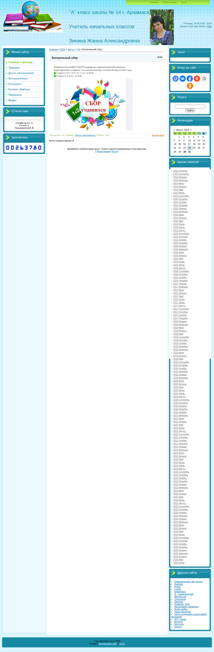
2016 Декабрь (180, 280)
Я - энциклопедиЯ (183, 594)
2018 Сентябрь (181, 337)
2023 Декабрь (180, 515)
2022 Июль (179, 465)
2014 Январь (180, 177)
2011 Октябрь (180, 171)
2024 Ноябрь (180, 544)
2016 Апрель (180, 255)
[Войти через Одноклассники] (190, 86)
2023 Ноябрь (180, 512)
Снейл (177, 589)
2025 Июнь (179, 562)
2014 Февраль (180, 180)
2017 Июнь (179, 299)
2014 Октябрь (180, 199)
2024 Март (178, 525)
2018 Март (178, 327)
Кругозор (179, 624)
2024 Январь (180, 519)
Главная (154, 2)
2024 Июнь (179, 534)
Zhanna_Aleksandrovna (85, 135)
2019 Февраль (180, 349)
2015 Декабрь (180, 243)
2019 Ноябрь (180, 368)
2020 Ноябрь (180, 406)
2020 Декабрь (180, 409)
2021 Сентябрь (181, 434)
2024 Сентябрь (181, 537)
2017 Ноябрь (180, 315)
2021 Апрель (180, 421)
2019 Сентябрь (181, 362)
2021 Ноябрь (180, 440)
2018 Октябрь (180, 340)
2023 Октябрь (180, 509)
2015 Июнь (179, 224)
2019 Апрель (180, 356)
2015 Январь (180, 208)
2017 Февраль (180, 287)
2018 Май (178, 334)
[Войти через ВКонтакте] (183, 78)
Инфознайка (180, 609)
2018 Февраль (180, 324)
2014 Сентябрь (181, 196)
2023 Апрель (180, 494)
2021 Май (178, 425)
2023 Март (178, 490)
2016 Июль (179, 265)
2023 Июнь (179, 500)
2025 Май (178, 559)
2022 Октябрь (180, 475)
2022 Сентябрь (181, 472)
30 (184, 152)
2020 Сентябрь (181, 399)
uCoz (122, 643)
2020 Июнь (179, 390)
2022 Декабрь (180, 481)
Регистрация (169, 2)
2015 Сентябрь (181, 233)
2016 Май (178, 258)
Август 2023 (182, 130)
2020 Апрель (180, 384)
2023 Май (178, 497)
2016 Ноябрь (180, 277)
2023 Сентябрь (181, 506)
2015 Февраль (180, 211)
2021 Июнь (179, 428)
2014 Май (178, 189)
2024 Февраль (180, 522)
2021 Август (179, 431)
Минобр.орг (180, 596)
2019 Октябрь (180, 365)
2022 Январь (180, 446)
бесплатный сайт (108, 643)
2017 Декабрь (180, 318)
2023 (62, 49)
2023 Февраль (180, 487)
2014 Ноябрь (180, 202)
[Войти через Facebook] (190, 78)
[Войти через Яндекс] (197, 78)
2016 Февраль (180, 249)
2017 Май (178, 296)
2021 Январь (180, 412)
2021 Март (178, 418)
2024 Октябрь (180, 541)
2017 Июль (179, 302)
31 (189, 152)
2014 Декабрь (180, 205)
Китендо (178, 621)
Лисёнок (178, 601)
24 (189, 148)
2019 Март (178, 352)
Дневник (178, 584)
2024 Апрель (180, 528)
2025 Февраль (180, 553)
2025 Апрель (180, 556)
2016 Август (179, 268)
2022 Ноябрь (180, 478)
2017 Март (178, 290)
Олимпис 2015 (182, 604)
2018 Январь (180, 321)
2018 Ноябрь (180, 343)
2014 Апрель (180, 186)
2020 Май (178, 387)
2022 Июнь (179, 462)
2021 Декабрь (180, 443)
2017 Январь (180, 283)
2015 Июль (179, 227)
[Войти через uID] (175, 78)
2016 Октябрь (180, 274)
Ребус (177, 586)
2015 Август (179, 230)
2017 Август (179, 305)
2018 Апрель (180, 330)
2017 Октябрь (180, 312)
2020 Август (179, 396)
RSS (209, 26)
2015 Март (178, 214)
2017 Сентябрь (181, 308)
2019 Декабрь (180, 371)
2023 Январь (180, 484)
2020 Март (178, 381)
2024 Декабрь (180, 547)
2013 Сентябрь (181, 174)
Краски (178, 626)
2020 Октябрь (180, 403)
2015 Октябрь (180, 236)
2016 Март (178, 252)
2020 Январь (180, 374)
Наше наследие (182, 611)
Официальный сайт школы (188, 581)
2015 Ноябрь (180, 240)
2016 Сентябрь (181, 271)
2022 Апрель (180, 456)
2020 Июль (179, 393)
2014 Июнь (179, 192)
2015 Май (178, 221)
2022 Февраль (180, 450)
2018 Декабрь (180, 346)
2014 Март (178, 183)
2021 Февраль (180, 415)
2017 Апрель (180, 293)
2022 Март (178, 453)
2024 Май (178, 531)
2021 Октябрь (180, 437)
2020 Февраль (180, 377)
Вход (183, 2)
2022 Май (178, 459)
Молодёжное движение (186, 606)
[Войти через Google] (204, 78)
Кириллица (180, 591)
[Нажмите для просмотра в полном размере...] (93, 130)
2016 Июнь (179, 261)
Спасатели (180, 599)
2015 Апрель (180, 218)
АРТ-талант (180, 619)
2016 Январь (180, 246)
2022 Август (179, 468)
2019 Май (178, 359)
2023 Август (179, 503)
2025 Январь (180, 550)
